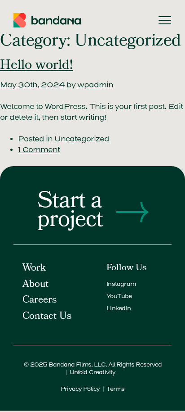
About (35, 284)
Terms (115, 388)
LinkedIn (118, 308)
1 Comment (39, 149)
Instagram (121, 284)
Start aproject (70, 212)
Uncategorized (81, 139)
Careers (39, 300)
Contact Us (46, 316)
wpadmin (95, 85)
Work (34, 268)
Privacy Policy (80, 388)
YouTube (119, 296)
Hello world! (36, 66)
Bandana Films (69, 364)
